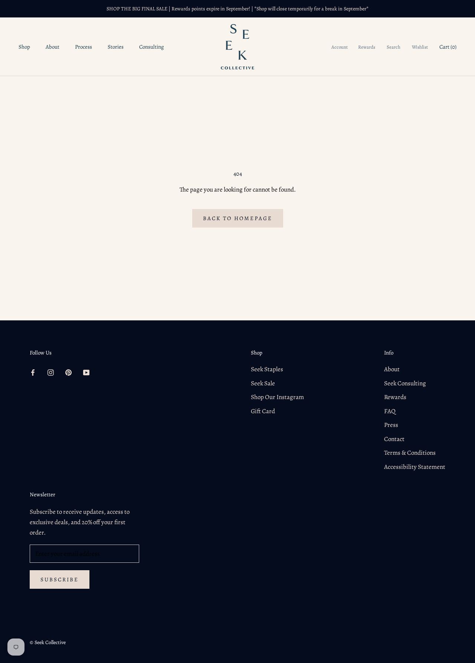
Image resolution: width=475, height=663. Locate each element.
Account (339, 47)
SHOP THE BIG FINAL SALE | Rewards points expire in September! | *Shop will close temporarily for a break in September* (237, 8)
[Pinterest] (68, 372)
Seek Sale (263, 383)
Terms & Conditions (410, 452)
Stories (116, 46)
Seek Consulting (405, 383)
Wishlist (420, 47)
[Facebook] (33, 372)
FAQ (390, 411)
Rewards (366, 47)
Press (391, 425)
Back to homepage (237, 218)
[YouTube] (86, 372)
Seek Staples (267, 369)
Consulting (151, 46)
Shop (24, 46)
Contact (394, 439)
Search (393, 47)
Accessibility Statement (414, 467)
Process (83, 46)
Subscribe (59, 579)
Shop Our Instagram (277, 397)
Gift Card (263, 411)
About (52, 46)
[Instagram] (51, 372)
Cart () (447, 46)
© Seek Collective (48, 642)
